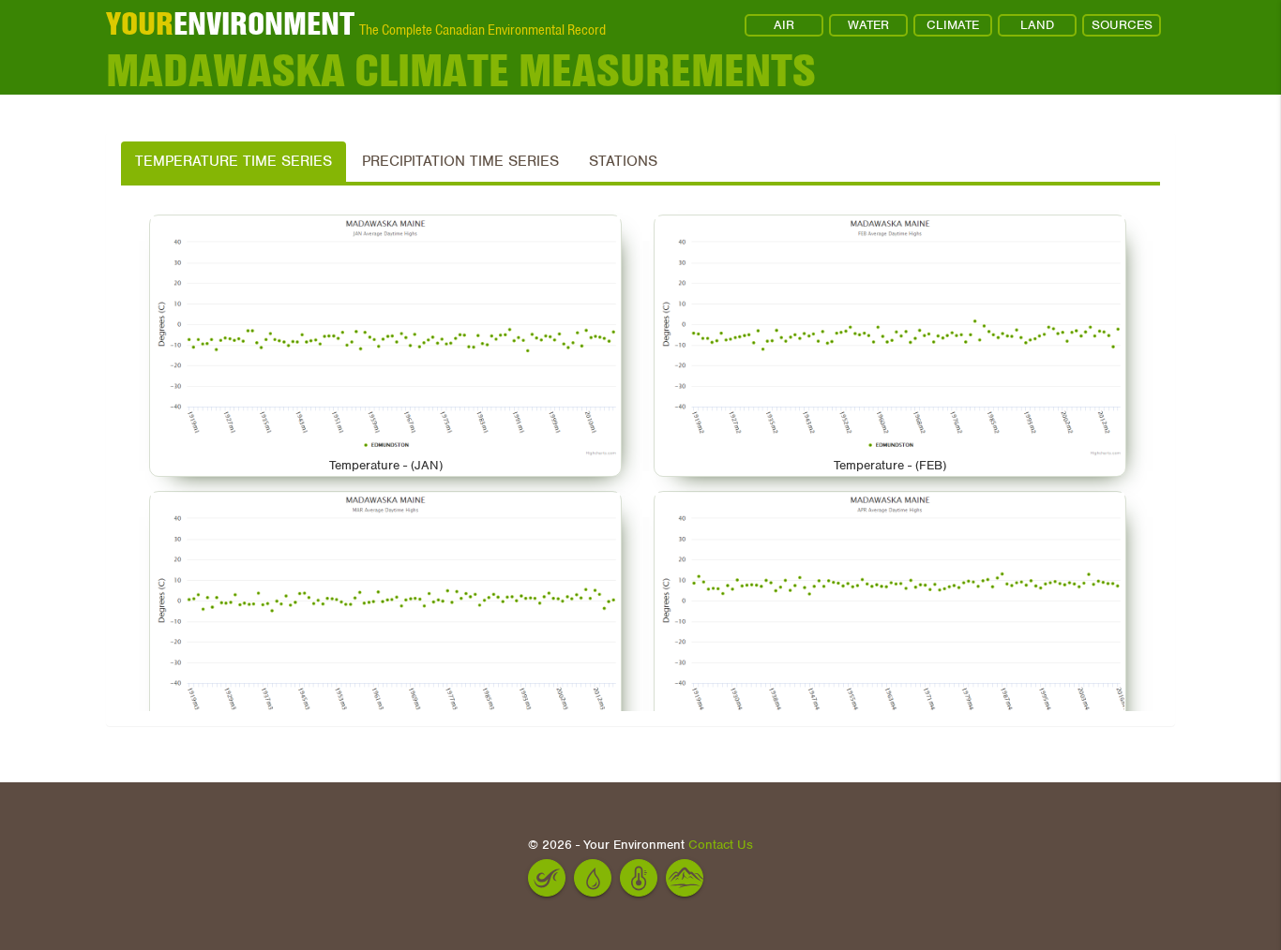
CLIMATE (953, 25)
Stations (623, 161)
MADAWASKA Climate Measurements (461, 71)
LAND (1037, 25)
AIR (784, 25)
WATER (868, 25)
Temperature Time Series (233, 161)
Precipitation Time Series (460, 161)
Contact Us (720, 845)
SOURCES (1122, 25)
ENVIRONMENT (230, 23)
